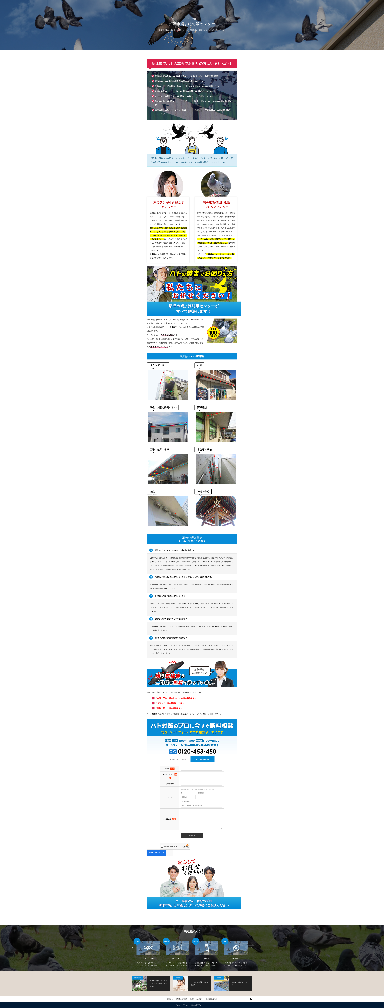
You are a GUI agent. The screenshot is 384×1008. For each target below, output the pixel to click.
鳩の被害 (178, 977)
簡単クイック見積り (196, 999)
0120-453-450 (202, 759)
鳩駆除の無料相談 (181, 999)
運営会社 (170, 999)
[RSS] (251, 999)
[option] (148, 952)
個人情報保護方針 (211, 999)
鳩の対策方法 (137, 977)
